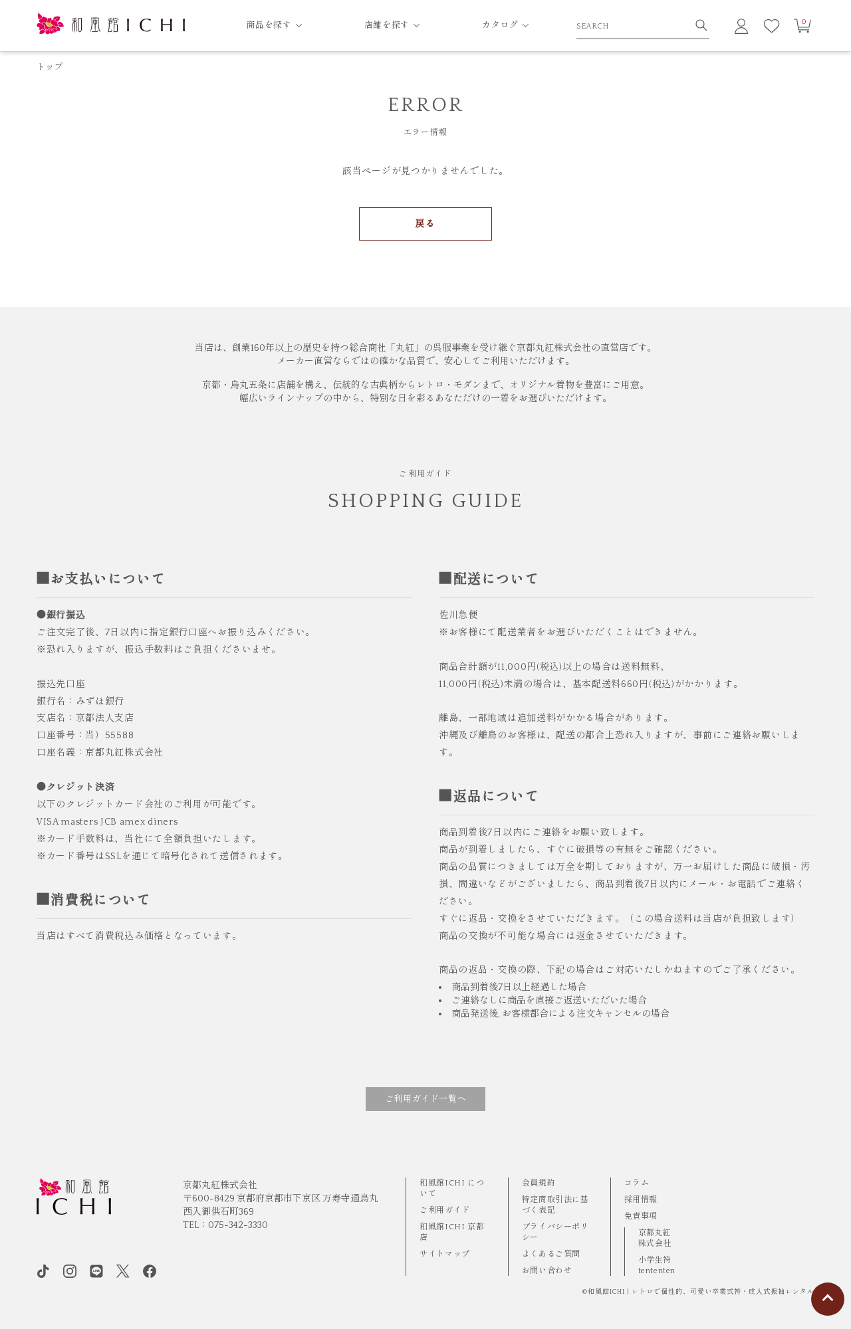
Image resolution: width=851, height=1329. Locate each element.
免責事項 (641, 1216)
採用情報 (641, 1199)
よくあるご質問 (551, 1254)
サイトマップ (445, 1254)
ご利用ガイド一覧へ (426, 1099)
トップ (50, 67)
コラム (637, 1183)
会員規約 (538, 1183)
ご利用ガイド (445, 1210)
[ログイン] (741, 26)
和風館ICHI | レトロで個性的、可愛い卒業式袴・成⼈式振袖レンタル (701, 1292)
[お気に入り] (772, 26)
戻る (425, 224)
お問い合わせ (547, 1271)
